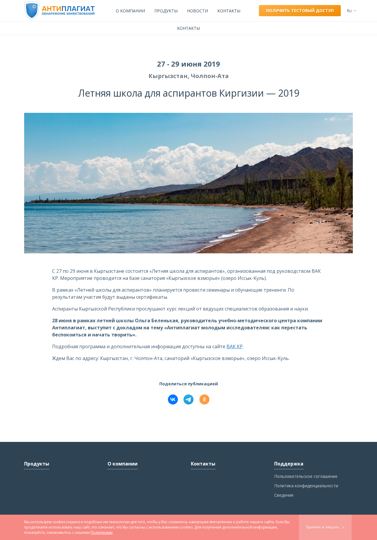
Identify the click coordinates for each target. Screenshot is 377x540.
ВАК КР (234, 346)
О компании (130, 11)
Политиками (102, 532)
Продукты (166, 11)
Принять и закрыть (322, 527)
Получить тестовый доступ (300, 10)
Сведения (283, 495)
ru (349, 10)
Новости (197, 11)
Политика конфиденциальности (306, 485)
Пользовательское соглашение (306, 476)
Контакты (228, 11)
